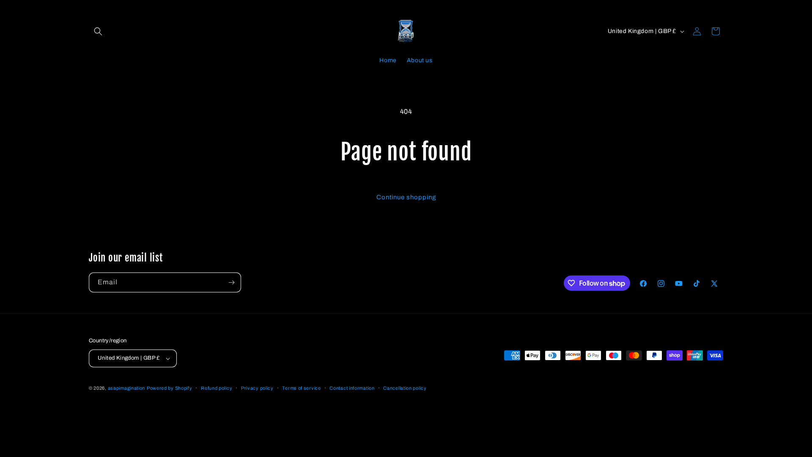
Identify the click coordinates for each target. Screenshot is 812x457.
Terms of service (301, 388)
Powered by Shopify (169, 388)
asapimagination (126, 388)
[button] (98, 31)
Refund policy (216, 388)
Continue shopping (406, 197)
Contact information (351, 388)
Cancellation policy (404, 388)
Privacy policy (257, 388)
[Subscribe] (231, 282)
